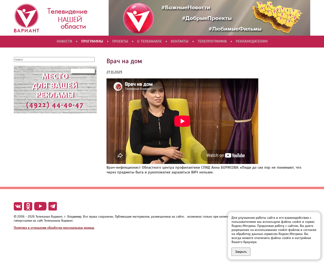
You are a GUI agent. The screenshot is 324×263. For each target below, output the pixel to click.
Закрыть (241, 251)
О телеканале (149, 41)
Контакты (180, 41)
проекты (120, 41)
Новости (64, 41)
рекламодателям (252, 41)
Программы (92, 41)
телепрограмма (212, 41)
